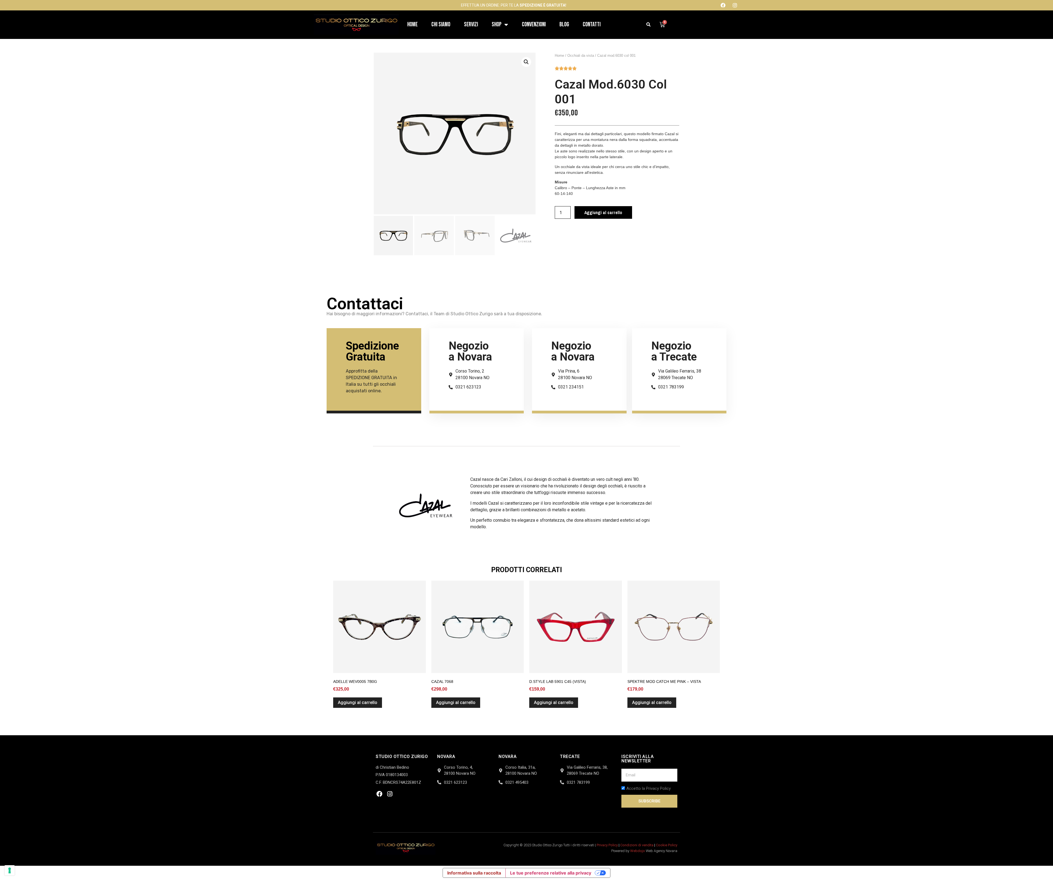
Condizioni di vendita (636, 845)
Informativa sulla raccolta (474, 873)
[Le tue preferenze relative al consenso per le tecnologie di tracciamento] (9, 870)
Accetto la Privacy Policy (648, 788)
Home (412, 24)
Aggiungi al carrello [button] (357, 702)
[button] (648, 25)
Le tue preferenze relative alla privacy (550, 873)
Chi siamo (440, 24)
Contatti (592, 24)
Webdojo (637, 851)
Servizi (471, 24)
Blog (564, 24)
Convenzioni (534, 24)
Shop (497, 24)
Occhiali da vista (580, 55)
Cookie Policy (666, 845)
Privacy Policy (607, 845)
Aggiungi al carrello (603, 212)
